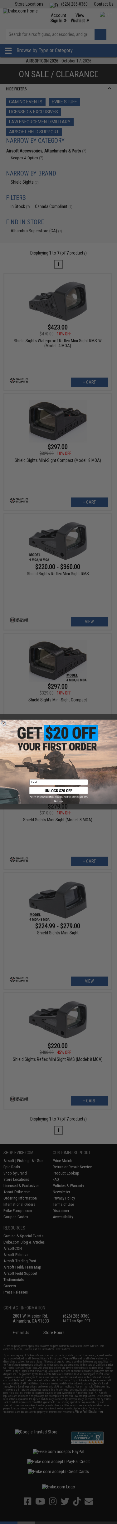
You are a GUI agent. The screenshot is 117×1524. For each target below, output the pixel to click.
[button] (58, 792)
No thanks (58, 801)
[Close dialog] (4, 723)
